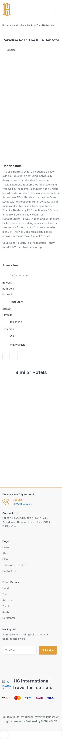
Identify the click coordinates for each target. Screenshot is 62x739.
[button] (14, 356)
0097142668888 (24, 504)
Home (5, 25)
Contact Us (9, 571)
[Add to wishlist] (6, 356)
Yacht (5, 606)
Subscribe (48, 650)
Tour (5, 594)
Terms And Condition (15, 565)
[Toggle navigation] (57, 11)
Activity (7, 600)
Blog (5, 559)
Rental (6, 612)
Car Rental (8, 617)
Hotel (15, 25)
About (6, 553)
